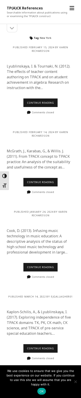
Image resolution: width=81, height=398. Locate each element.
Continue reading (40, 102)
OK (42, 391)
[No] (75, 381)
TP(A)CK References (25, 8)
